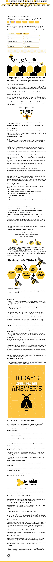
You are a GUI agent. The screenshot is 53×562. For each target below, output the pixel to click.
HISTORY (25, 21)
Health (26, 5)
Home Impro (21, 5)
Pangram (13, 101)
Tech (12, 5)
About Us (25, 6)
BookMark (43, 5)
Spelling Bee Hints (16, 154)
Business (16, 5)
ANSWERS (18, 21)
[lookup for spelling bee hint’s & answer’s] (8, 22)
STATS (37, 21)
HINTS (12, 21)
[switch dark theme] (8, 555)
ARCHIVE (31, 21)
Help (28, 6)
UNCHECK (26, 33)
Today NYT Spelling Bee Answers (33, 362)
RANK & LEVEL (3, 5)
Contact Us (48, 5)
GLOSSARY (9, 5)
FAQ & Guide (38, 5)
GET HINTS (19, 33)
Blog (34, 5)
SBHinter (23, 212)
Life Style (30, 5)
